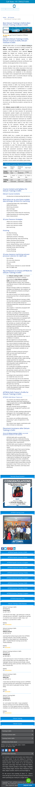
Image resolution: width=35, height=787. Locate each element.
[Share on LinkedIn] (14, 548)
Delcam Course (17, 723)
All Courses (11, 17)
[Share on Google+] (8, 548)
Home (4, 17)
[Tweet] (5, 548)
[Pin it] (11, 548)
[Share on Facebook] (2, 548)
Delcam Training (17, 718)
